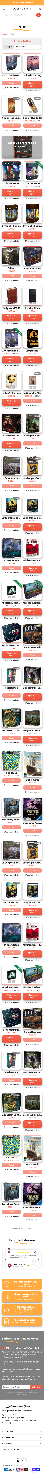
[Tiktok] (26, 1461)
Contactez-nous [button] (10, 1449)
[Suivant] (34, 69)
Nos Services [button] (8, 1437)
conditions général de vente (17, 1392)
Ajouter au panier (32, 84)
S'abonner (36, 1387)
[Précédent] (31, 69)
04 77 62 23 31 (10, 1415)
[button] (4, 9)
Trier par (8, 46)
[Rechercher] (38, 15)
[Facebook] (18, 1461)
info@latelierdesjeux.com (14, 1418)
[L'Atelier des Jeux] (22, 8)
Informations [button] (8, 1443)
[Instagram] (22, 1461)
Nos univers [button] (7, 1431)
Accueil (5, 34)
